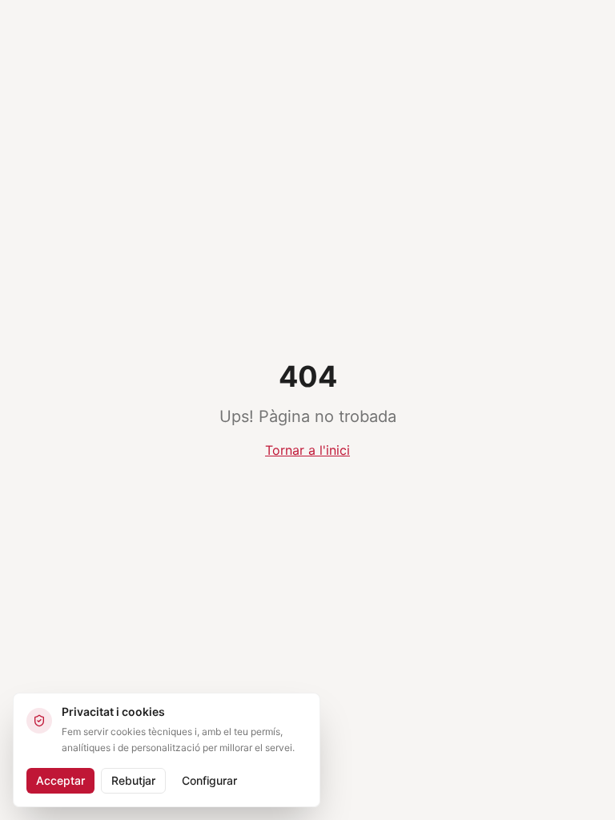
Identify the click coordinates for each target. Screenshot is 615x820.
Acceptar (60, 780)
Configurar (209, 780)
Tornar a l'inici (307, 450)
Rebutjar (133, 780)
